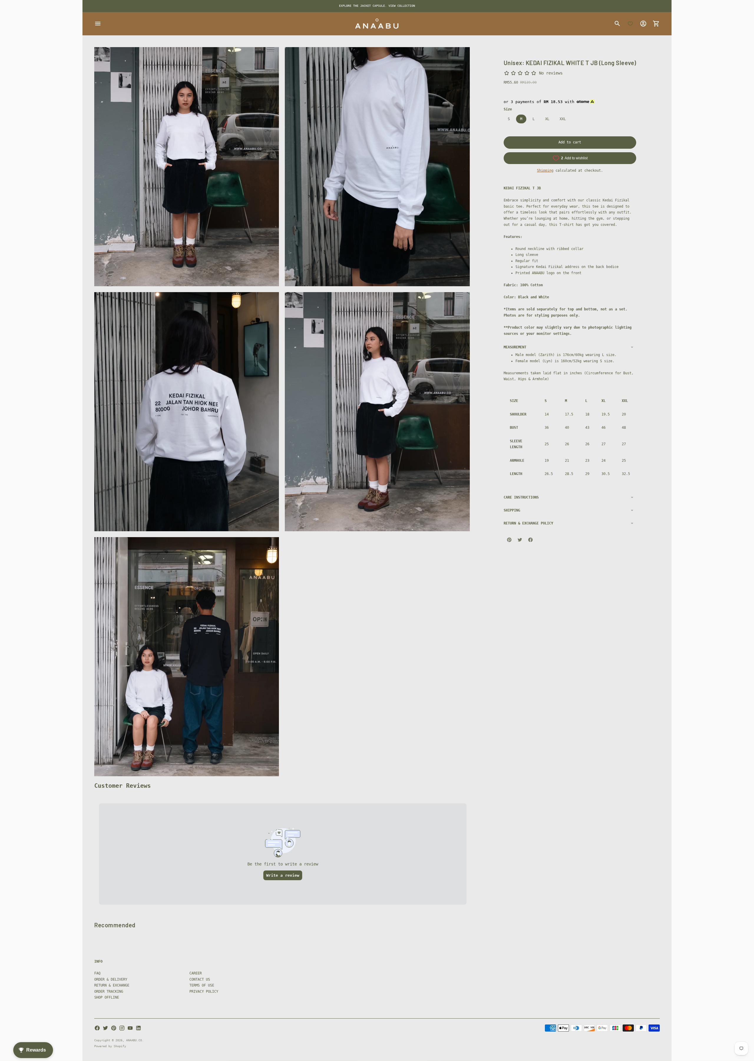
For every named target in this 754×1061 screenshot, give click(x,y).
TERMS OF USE (201, 985)
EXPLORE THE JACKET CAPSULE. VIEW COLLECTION (377, 5)
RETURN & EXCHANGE (111, 985)
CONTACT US (199, 979)
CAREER (195, 973)
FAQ (97, 973)
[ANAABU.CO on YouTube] (130, 1028)
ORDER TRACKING (108, 991)
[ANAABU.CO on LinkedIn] (138, 1028)
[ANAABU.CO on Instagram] (122, 1028)
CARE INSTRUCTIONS (521, 497)
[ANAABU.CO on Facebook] (97, 1028)
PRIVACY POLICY (203, 991)
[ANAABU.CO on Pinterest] (114, 1028)
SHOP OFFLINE (106, 997)
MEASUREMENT (515, 347)
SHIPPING (512, 510)
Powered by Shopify (110, 1046)
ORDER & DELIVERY (110, 979)
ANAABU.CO (134, 1040)
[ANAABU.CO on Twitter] (105, 1028)
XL (547, 119)
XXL (563, 119)
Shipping (545, 170)
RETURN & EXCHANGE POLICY (528, 523)
